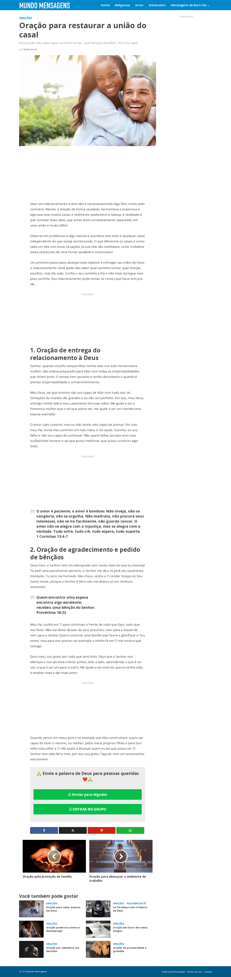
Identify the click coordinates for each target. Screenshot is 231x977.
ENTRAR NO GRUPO (89, 809)
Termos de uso (194, 971)
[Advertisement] (87, 176)
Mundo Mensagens (37, 971)
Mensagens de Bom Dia (188, 5)
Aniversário (157, 5)
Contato (208, 971)
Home (105, 5)
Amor (139, 5)
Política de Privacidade (173, 971)
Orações (25, 18)
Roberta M (30, 49)
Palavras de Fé (136, 903)
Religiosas (122, 5)
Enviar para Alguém (89, 794)
